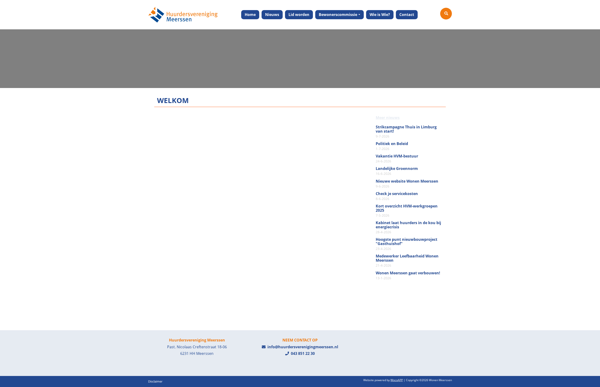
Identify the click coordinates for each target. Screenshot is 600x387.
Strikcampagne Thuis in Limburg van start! (406, 131)
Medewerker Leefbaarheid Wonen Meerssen (407, 261)
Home (250, 14)
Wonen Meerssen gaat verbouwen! (408, 275)
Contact (406, 14)
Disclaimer (155, 381)
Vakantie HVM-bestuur (397, 158)
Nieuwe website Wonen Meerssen (407, 183)
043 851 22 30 (302, 353)
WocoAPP (396, 380)
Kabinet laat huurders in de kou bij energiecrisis (408, 227)
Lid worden (299, 14)
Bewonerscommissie (338, 14)
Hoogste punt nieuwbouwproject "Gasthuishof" (406, 244)
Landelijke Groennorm (397, 171)
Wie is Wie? (380, 14)
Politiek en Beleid (392, 146)
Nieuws (272, 14)
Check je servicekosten (397, 196)
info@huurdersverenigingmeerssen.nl (302, 346)
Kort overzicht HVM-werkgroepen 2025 (407, 211)
